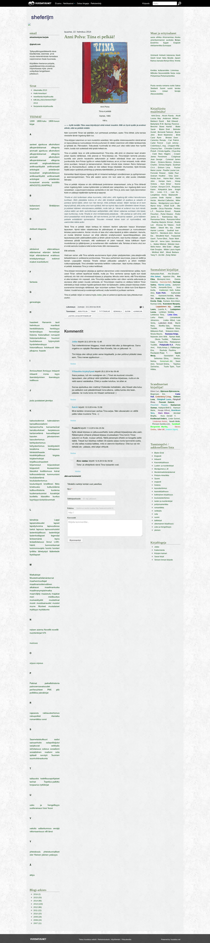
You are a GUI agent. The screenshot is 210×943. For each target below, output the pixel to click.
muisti (33, 603)
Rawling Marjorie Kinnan (162, 222)
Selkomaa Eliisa (161, 358)
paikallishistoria (52, 683)
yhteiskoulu (35, 851)
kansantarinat (52, 427)
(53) (38, 898)
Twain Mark (174, 239)
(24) (38, 920)
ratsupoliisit (35, 716)
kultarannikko (163, 70)
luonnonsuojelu (37, 548)
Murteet (42, 606)
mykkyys (34, 609)
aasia (153, 37)
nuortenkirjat (36, 633)
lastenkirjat (54, 532)
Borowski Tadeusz (165, 132)
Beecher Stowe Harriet (161, 127)
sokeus (45, 749)
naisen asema (36, 629)
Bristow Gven (171, 138)
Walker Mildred (160, 244)
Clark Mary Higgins (161, 154)
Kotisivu (90, 508)
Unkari (165, 91)
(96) (38, 901)
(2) (37, 894)
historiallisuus (36, 347)
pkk (57, 689)
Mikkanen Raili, (157, 331)
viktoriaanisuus (37, 831)
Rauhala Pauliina (168, 350)
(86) (38, 907)
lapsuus (40, 529)
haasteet (34, 322)
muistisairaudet (44, 603)
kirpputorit (34, 468)
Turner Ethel (162, 239)
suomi (127, 311)
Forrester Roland (158, 173)
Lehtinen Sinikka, (166, 312)
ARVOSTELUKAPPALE (41, 185)
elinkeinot (34, 249)
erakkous (55, 255)
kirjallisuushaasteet (39, 462)
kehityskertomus (38, 442)
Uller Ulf (154, 241)
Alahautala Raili (157, 274)
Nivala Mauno (156, 334)
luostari (55, 548)
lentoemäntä (36, 539)
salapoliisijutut (52, 742)
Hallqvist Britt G (164, 408)
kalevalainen (53, 420)
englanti (157, 482)
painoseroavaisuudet (40, 686)
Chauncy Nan (156, 148)
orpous (39, 663)
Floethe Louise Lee (171, 170)
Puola (153, 86)
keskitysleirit (53, 446)
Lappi (56, 520)
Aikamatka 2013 (40, 90)
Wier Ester (167, 247)
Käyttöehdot (115, 939)
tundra (153, 91)
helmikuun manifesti (44, 325)
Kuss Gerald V (168, 416)
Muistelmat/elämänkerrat (42, 578)
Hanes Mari (168, 178)
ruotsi (172, 86)
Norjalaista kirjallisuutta (43, 106)
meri (32, 597)
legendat (55, 535)
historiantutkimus (38, 338)
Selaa (83, 3)
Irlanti (178, 55)
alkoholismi (54, 144)
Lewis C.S (162, 192)
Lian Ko (174, 192)
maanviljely (35, 594)
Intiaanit (55, 371)
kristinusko (35, 487)
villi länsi (49, 831)
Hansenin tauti (50, 322)
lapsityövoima (36, 526)
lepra (57, 539)
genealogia (35, 302)
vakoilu (33, 828)
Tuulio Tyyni (169, 367)
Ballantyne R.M (157, 124)
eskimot (55, 258)
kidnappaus (53, 449)
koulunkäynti (36, 484)
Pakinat (33, 683)
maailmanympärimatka (41, 590)
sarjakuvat (35, 745)
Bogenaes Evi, (158, 394)
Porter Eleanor (167, 214)
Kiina (172, 61)
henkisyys (54, 328)
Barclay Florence (172, 124)
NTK (44, 633)
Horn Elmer (165, 184)
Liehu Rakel (157, 317)
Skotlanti (154, 88)
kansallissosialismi (38, 424)
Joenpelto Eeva (165, 287)
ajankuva (137, 311)
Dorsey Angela (165, 165)
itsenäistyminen (37, 377)
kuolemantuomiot (38, 493)
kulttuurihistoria (37, 490)
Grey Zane (173, 176)
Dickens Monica (165, 162)
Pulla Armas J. (163, 348)
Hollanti (162, 55)
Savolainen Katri (172, 356)
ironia (46, 374)
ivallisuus (34, 380)
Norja (172, 73)
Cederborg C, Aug (158, 146)
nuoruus (34, 643)
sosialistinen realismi (41, 752)
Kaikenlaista (159, 550)
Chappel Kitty (173, 146)
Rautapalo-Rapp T (159, 353)
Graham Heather (158, 176)
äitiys (32, 875)
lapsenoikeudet (37, 523)
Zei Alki (161, 255)
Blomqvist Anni (163, 279)
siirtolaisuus (35, 749)
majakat (55, 594)
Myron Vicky (156, 206)
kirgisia (56, 455)
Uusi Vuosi (48, 808)
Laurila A (162, 309)
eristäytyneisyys (37, 258)
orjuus (33, 663)
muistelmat (54, 600)
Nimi (69, 489)
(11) (38, 923)
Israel (159, 58)
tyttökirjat (104, 311)
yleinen (45, 855)
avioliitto (55, 182)
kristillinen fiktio (51, 484)
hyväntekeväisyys (38, 344)
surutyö (44, 755)
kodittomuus (46, 471)
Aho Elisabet (173, 274)
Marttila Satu (164, 326)
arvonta (45, 182)
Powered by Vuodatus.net (170, 939)
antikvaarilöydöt (37, 166)
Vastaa (73, 363)
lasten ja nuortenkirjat (79, 316)
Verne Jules (165, 241)
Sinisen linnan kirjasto (163, 560)
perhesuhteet (36, 689)
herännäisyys (36, 331)
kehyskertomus (37, 446)
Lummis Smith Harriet (161, 198)
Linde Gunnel (174, 419)
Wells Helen (156, 247)
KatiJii (75, 407)
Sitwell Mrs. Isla (165, 228)
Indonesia (170, 55)
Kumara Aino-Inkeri (171, 301)
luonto (49, 548)
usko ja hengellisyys (44, 805)
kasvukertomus (37, 439)
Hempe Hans (165, 181)
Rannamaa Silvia (158, 219)
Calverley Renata (158, 140)
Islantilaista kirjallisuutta (43, 97)
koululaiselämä (37, 477)
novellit (55, 629)
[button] (74, 3)
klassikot (34, 471)
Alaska (177, 37)
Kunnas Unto (156, 304)
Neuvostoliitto (164, 73)
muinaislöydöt (36, 600)
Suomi (162, 88)
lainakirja (34, 520)
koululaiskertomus (38, 480)
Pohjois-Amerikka (161, 475)
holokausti (49, 347)
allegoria (55, 147)
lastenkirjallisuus (38, 532)
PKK (49, 689)
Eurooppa (167, 46)
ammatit (34, 150)
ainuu (154, 61)
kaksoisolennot (37, 420)
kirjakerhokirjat (37, 458)
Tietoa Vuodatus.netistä (87, 939)
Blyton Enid (164, 129)
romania (165, 86)
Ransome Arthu (173, 219)
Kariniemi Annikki (166, 296)
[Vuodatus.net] (38, 939)
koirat (56, 471)
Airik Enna (155, 116)
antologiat (34, 169)
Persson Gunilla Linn (161, 424)
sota (57, 752)
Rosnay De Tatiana (165, 225)
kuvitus (56, 496)
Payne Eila (163, 342)
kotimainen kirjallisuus (163, 495)
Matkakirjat (35, 574)
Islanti (153, 58)
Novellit (47, 629)
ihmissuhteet (36, 371)
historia (33, 335)
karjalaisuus (53, 430)
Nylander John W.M (159, 337)
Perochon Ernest (163, 211)
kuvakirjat (54, 493)
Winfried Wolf (158, 252)
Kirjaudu (146, 3)
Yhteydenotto (126, 939)
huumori (55, 338)
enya (167, 61)
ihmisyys (47, 371)
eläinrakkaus (53, 249)
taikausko (34, 778)
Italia (164, 58)
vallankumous (45, 828)
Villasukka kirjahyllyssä (83, 371)
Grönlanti (154, 55)
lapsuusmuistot (52, 529)
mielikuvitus (53, 597)
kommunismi (53, 474)
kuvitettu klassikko (40, 496)
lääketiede (54, 551)
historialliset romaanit (48, 335)
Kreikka (154, 70)
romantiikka (35, 719)
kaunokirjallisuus (161, 491)
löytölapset (35, 554)
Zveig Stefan (171, 255)
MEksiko (154, 73)
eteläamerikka (156, 46)
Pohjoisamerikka (168, 76)
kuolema (55, 490)
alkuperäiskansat (38, 147)
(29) (38, 917)
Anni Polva (82, 311)
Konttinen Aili (172, 298)
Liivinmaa (174, 70)
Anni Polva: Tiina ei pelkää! (89, 37)
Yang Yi (154, 255)
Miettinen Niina (173, 328)
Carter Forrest (157, 143)
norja (178, 73)
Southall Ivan (173, 230)
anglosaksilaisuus (50, 163)
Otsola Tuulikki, (161, 339)
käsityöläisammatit (47, 500)
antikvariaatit (53, 166)
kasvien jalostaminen (44, 436)
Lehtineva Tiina (157, 315)
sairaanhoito (36, 742)
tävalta (170, 58)
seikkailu (117, 311)
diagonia (42, 229)
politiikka (34, 692)
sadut (56, 739)
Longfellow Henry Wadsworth (164, 195)
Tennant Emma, (163, 364)
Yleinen (37, 855)
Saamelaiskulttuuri (39, 739)
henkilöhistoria (37, 328)
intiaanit (33, 374)
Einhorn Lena (164, 168)
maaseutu (46, 594)
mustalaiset (53, 606)
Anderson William (170, 118)
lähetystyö (43, 551)
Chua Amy (176, 151)
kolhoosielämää (37, 474)
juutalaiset (40, 400)
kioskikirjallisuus (37, 455)
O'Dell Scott (169, 206)
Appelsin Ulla (169, 276)
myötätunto (44, 609)
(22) (38, 910)
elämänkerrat (42, 255)
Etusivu (58, 3)
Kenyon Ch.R (164, 187)
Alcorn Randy (168, 116)
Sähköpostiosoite (81, 498)
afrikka (159, 37)
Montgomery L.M (161, 469)
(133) (38, 904)
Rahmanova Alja (170, 217)
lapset (56, 523)
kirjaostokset (53, 465)
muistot (55, 603)
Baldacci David (157, 121)
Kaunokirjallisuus (161, 462)
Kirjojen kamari (160, 553)
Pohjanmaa (155, 76)
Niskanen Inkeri (172, 331)
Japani (177, 58)
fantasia (33, 282)
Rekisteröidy (96, 3)
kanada (160, 61)
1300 (32, 121)
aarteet (33, 144)
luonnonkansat (52, 545)
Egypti (165, 43)
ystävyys (53, 855)
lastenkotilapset (37, 535)
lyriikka (33, 551)
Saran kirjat (159, 557)
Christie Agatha (163, 151)
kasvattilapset (52, 433)
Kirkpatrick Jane (165, 189)
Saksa (177, 86)
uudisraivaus (36, 808)
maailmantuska (52, 587)
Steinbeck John (166, 233)
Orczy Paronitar (165, 208)
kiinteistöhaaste (37, 452)
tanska (177, 88)
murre (33, 606)
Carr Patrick (173, 140)
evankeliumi (42, 262)
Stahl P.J (154, 233)
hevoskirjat (54, 331)
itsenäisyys (54, 377)
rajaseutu (34, 713)
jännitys (49, 400)
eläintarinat (35, 252)
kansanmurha (36, 427)
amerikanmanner (158, 40)
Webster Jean (173, 244)
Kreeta (177, 61)
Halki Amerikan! (40, 93)
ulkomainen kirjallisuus (164, 524)
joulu (32, 400)
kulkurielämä (53, 487)
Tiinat (93, 311)
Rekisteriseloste (104, 939)
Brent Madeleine (165, 135)
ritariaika (55, 716)
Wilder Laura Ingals (172, 249)
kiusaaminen (53, 468)
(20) (38, 914)
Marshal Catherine (166, 200)
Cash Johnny (172, 143)
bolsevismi (35, 205)
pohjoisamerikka (161, 504)
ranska (159, 86)
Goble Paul (173, 173)
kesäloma (34, 449)
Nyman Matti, (174, 337)
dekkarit (33, 229)
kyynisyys (34, 499)
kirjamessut (35, 465)
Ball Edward (172, 121)
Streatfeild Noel (162, 236)
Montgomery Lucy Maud (169, 203)
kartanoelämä (36, 433)
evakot (33, 262)
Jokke (99, 295)
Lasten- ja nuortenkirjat (164, 466)
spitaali (33, 755)
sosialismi (54, 749)
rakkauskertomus (51, 713)
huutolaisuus (36, 341)
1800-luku (41, 121)
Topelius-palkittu (51, 781)
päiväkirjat (43, 692)
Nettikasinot (68, 3)
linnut (49, 542)
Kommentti (71, 517)
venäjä (56, 828)
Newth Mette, (174, 421)
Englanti (176, 43)
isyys (57, 374)
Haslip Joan (156, 178)
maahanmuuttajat (38, 581)
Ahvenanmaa (168, 37)
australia (169, 40)
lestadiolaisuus (37, 542)
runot (44, 719)
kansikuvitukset (37, 430)
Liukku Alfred (169, 320)
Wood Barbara (172, 252)
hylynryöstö (53, 341)
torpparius (35, 785)
